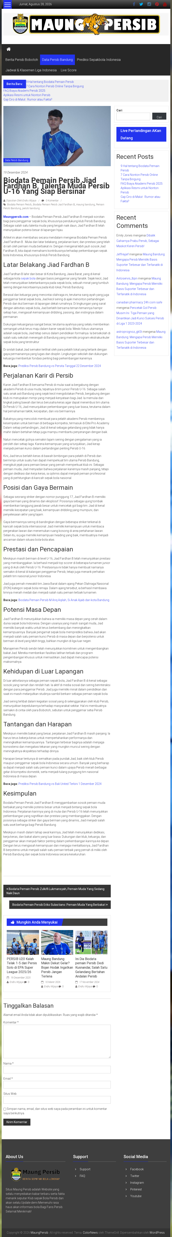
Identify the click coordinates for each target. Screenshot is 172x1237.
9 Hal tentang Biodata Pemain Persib (50, 82)
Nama (8, 1063)
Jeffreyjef (122, 254)
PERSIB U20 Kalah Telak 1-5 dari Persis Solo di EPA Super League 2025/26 (22, 965)
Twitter (134, 1176)
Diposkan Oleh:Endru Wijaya (21, 200)
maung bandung (85, 204)
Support (85, 1169)
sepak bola (28, 278)
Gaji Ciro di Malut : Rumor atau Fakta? (27, 99)
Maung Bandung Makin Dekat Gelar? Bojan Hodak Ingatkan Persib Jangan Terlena (57, 967)
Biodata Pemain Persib (19, 204)
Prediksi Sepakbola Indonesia (99, 60)
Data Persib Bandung (57, 60)
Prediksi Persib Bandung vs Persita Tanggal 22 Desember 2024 (59, 366)
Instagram (137, 1182)
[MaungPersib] (8, 49)
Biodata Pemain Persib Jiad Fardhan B (54, 204)
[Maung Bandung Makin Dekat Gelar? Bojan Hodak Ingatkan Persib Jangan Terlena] (57, 942)
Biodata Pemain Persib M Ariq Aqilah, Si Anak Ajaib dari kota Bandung (63, 600)
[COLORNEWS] (35, 1174)
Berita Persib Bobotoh (21, 60)
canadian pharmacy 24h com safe (139, 302)
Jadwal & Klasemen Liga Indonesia (31, 70)
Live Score (69, 70)
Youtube (135, 1196)
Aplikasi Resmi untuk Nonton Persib (26, 95)
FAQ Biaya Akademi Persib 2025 (24, 90)
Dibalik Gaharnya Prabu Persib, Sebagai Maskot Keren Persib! (137, 241)
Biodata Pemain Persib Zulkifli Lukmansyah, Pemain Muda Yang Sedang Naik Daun (55, 891)
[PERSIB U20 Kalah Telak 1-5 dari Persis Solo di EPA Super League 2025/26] (23, 942)
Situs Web (10, 1093)
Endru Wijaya (16, 982)
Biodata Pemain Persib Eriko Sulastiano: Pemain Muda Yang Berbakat (59, 904)
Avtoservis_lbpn (126, 278)
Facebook (137, 1169)
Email (8, 1078)
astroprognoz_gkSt (129, 331)
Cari (119, 110)
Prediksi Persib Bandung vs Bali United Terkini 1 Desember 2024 (60, 784)
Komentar (11, 1022)
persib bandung (31, 208)
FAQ (82, 1176)
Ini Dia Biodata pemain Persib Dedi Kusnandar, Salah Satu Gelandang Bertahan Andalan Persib (91, 967)
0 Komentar (52, 200)
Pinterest (136, 1189)
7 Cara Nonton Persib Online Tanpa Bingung (55, 86)
